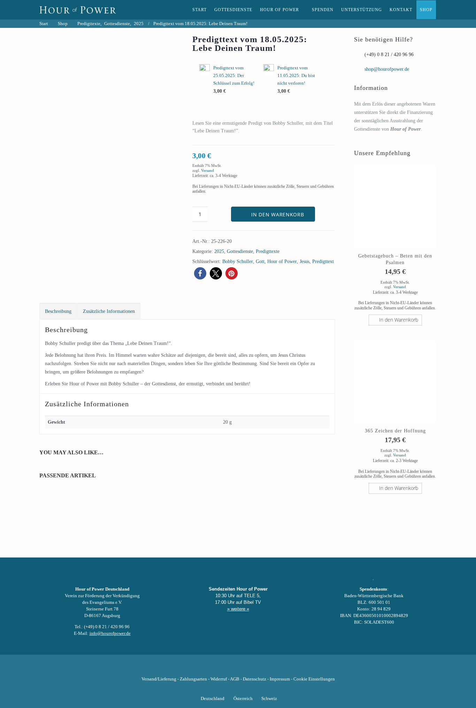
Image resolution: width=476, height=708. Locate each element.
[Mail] (273, 668)
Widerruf (218, 679)
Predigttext (323, 261)
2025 (219, 251)
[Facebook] (202, 668)
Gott (260, 261)
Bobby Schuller (237, 261)
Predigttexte (267, 251)
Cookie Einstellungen (314, 679)
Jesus (304, 261)
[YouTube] (226, 668)
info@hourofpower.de (110, 633)
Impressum (280, 679)
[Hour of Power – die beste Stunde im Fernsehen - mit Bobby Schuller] (77, 10)
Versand (207, 170)
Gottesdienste (233, 9)
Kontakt (401, 9)
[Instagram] (238, 668)
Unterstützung (361, 9)
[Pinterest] (250, 668)
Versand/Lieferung (158, 679)
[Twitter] (214, 668)
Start (199, 9)
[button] (200, 273)
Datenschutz (254, 679)
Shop (426, 9)
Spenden (322, 9)
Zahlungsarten (193, 679)
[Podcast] (261, 668)
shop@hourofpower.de (386, 69)
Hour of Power (279, 9)
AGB (234, 679)
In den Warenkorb (277, 214)
